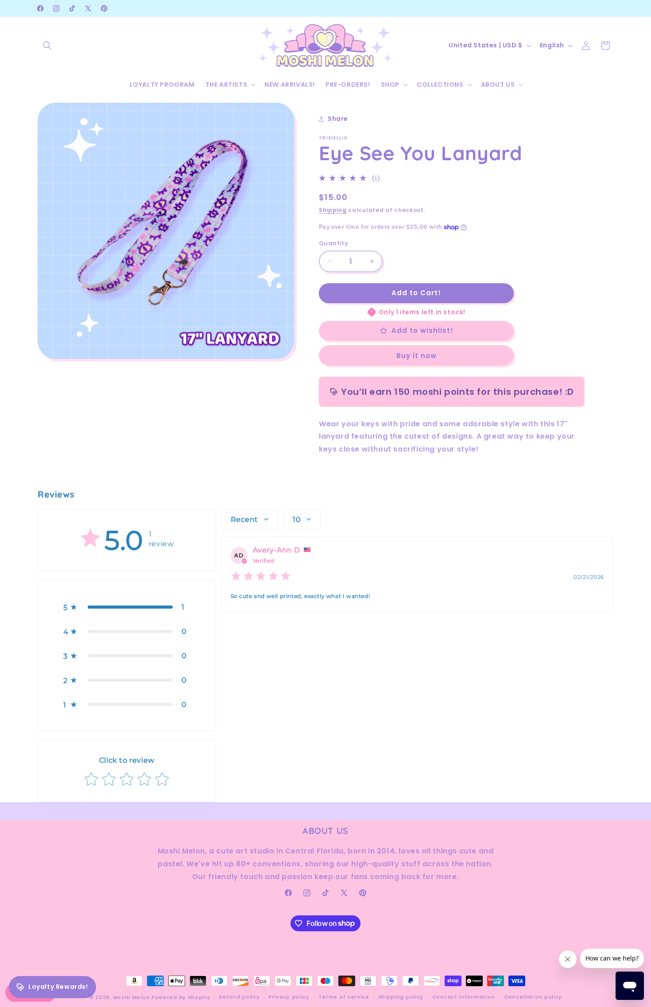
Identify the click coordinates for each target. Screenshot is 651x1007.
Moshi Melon (131, 997)
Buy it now (416, 355)
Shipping (333, 210)
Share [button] (338, 118)
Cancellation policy (533, 996)
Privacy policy (289, 996)
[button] (47, 45)
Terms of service (343, 996)
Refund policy (239, 996)
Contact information (463, 996)
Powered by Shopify (180, 997)
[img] (261, 577)
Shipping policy (401, 996)
